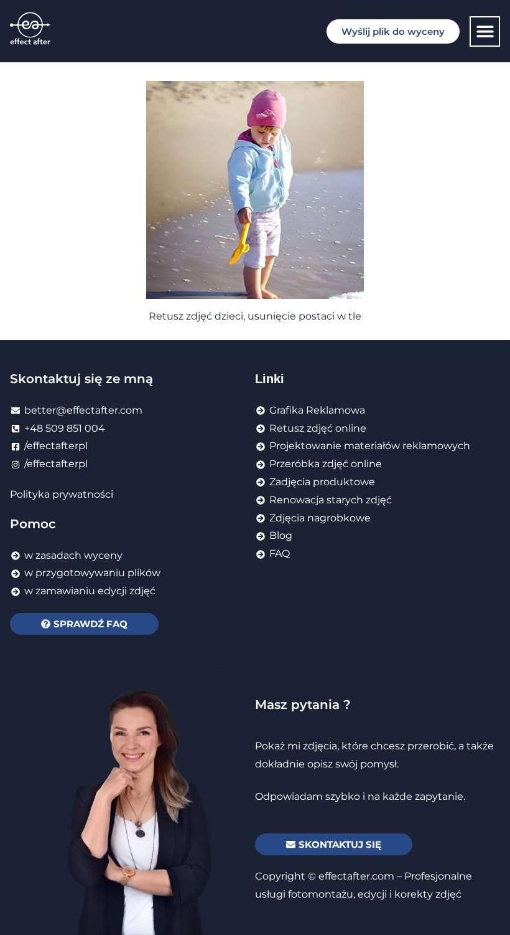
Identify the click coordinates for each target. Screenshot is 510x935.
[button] (485, 31)
